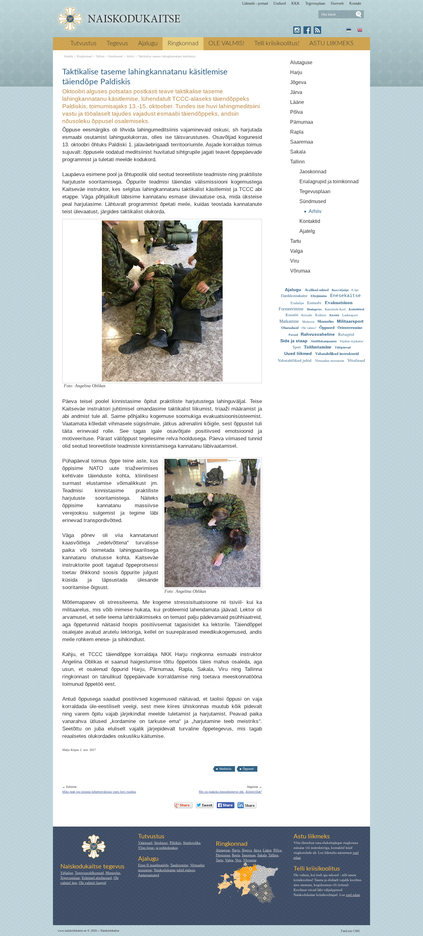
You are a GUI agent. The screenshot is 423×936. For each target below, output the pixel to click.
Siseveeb (337, 3)
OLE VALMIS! (226, 43)
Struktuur (161, 843)
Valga (296, 251)
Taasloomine (179, 865)
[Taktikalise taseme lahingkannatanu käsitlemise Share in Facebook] (225, 805)
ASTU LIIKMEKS (331, 43)
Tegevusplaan (315, 3)
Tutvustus (83, 43)
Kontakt (355, 3)
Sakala (298, 151)
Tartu (295, 241)
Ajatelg (307, 231)
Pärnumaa (301, 122)
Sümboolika (191, 843)
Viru (294, 261)
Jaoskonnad (312, 171)
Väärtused (145, 843)
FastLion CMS (350, 931)
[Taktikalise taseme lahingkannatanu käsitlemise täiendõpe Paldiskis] (118, 19)
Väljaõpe (66, 873)
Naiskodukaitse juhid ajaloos (174, 870)
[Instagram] (297, 30)
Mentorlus (113, 873)
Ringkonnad (183, 43)
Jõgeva (298, 82)
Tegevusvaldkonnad (89, 873)
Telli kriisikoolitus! (276, 43)
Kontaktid (309, 221)
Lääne (297, 102)
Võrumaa (300, 270)
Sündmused (312, 201)
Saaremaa (301, 141)
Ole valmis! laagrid (92, 883)
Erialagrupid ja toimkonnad (329, 181)
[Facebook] (307, 30)
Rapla (296, 132)
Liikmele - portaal (255, 3)
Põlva (296, 112)
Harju (296, 72)
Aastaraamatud (148, 875)
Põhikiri (175, 843)
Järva (296, 92)
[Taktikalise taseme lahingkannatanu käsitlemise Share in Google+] (183, 805)
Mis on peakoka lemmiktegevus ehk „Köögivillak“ (230, 791)
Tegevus (117, 43)
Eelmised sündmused (97, 878)
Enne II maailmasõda (153, 865)
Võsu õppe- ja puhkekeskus (158, 847)
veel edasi (353, 895)
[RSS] (317, 30)
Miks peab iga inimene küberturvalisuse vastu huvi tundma (99, 791)
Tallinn (297, 161)
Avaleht (68, 56)
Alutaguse (301, 62)
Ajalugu (148, 43)
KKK (295, 3)
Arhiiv (315, 211)
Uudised (279, 3)
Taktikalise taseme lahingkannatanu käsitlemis (166, 56)
